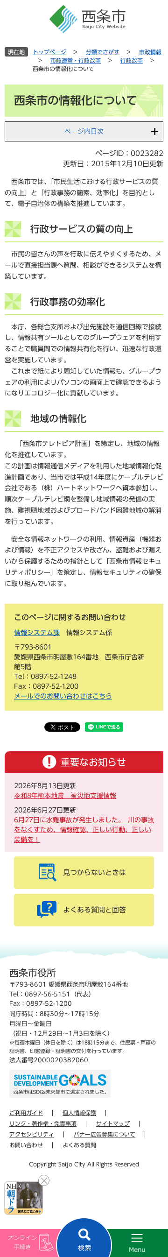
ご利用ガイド (26, 1113)
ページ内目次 (84, 131)
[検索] (84, 1237)
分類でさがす (102, 52)
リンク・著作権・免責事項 (43, 1123)
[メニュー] (126, 1243)
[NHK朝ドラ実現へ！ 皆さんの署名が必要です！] (23, 1198)
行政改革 (131, 60)
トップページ (49, 52)
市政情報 (150, 52)
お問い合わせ (26, 1145)
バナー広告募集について (104, 1134)
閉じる (43, 1180)
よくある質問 (79, 1145)
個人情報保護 (79, 1113)
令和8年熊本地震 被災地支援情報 (65, 795)
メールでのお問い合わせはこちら (63, 696)
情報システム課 (37, 632)
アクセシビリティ (31, 1134)
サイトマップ (113, 1123)
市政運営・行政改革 (75, 60)
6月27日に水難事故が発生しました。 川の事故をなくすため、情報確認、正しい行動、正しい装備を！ (84, 830)
